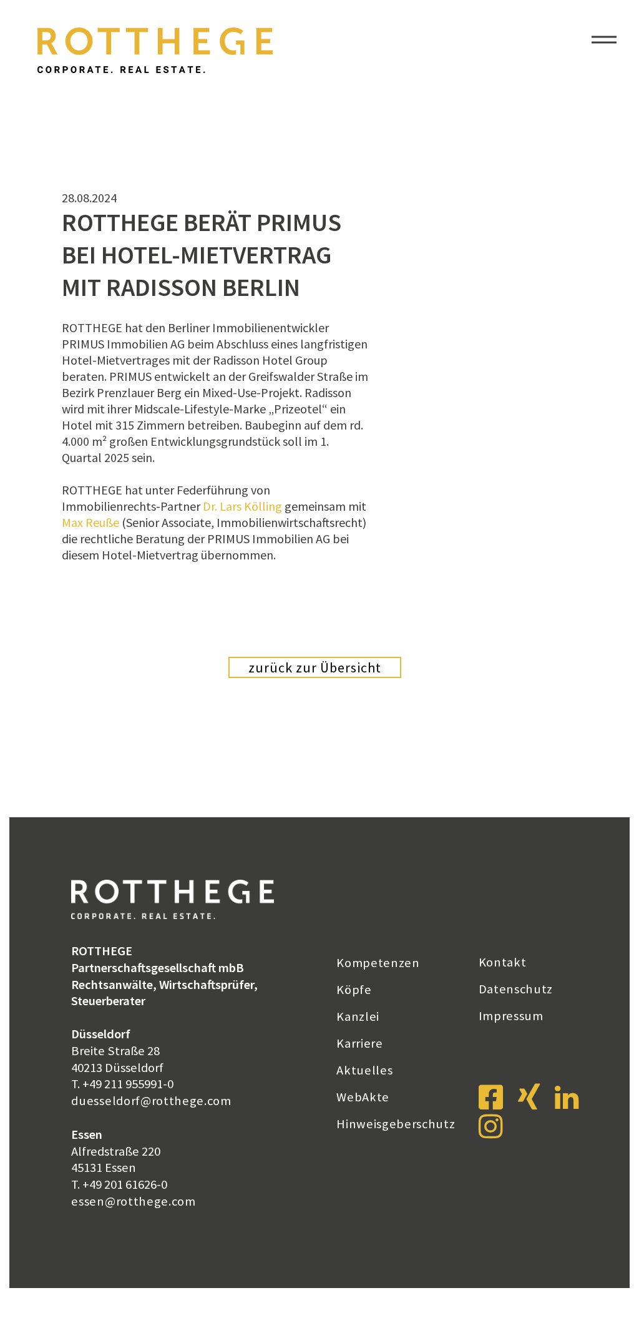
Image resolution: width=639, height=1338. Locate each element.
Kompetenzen (378, 963)
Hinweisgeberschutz (395, 1124)
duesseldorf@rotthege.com (151, 1101)
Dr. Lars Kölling (242, 506)
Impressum (511, 1016)
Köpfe (353, 989)
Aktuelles (364, 1070)
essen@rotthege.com (133, 1201)
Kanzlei (357, 1016)
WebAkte (362, 1097)
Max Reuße (90, 522)
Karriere (359, 1043)
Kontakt (503, 962)
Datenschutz (516, 989)
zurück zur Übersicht (314, 667)
